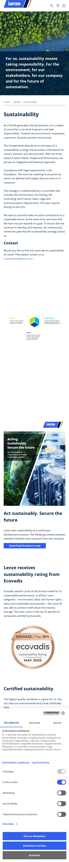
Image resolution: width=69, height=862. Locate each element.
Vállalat (16, 101)
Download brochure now (24, 545)
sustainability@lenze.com (18, 258)
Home (7, 101)
